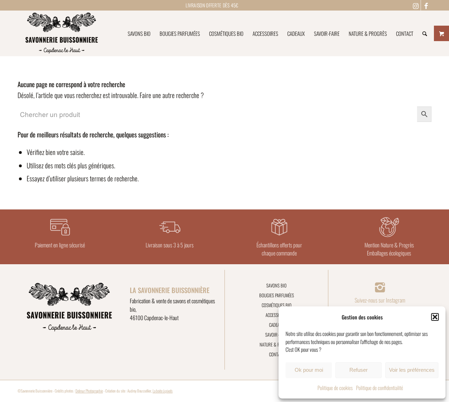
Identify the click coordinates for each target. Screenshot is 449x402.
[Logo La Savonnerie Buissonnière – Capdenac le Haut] (62, 33)
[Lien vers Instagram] (415, 5)
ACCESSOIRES (277, 314)
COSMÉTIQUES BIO (276, 305)
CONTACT (276, 354)
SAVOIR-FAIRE (276, 334)
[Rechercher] (424, 33)
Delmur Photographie (89, 391)
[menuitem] (139, 33)
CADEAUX (276, 324)
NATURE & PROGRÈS (276, 344)
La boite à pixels (163, 391)
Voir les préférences (412, 370)
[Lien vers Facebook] (426, 5)
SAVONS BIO (276, 285)
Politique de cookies (335, 387)
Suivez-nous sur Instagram (380, 300)
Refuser (358, 370)
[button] (434, 316)
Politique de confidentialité (379, 387)
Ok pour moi (309, 370)
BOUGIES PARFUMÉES (276, 295)
